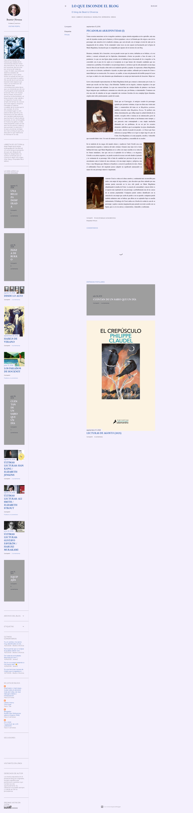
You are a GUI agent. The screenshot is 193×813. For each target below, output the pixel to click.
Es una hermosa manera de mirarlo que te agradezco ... (13, 670)
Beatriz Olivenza (14, 19)
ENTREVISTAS (106, 17)
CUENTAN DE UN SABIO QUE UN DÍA (114, 299)
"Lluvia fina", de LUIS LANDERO (11, 725)
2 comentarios (98, 437)
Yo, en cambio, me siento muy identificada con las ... (13, 643)
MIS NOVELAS (87, 17)
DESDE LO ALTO (13, 295)
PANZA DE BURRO (14, 255)
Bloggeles (7, 711)
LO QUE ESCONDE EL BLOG (95, 6)
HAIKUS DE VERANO (10, 340)
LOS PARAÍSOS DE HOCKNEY (12, 370)
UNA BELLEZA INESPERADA (14, 198)
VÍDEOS (113, 17)
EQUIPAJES (14, 578)
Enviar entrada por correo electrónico (105, 218)
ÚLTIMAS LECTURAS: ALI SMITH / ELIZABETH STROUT (13, 502)
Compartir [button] (67, 27)
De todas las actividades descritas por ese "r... (12, 656)
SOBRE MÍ (79, 17)
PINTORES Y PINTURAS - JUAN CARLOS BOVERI (13, 689)
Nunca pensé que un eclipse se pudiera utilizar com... (14, 650)
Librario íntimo (9, 703)
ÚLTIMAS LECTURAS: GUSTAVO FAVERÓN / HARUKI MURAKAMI (11, 542)
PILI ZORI (7, 722)
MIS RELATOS (97, 17)
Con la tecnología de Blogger (112, 806)
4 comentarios (105, 303)
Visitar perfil (14, 26)
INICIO (73, 17)
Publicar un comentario (11, 378)
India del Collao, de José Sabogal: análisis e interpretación (12, 694)
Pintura (66, 35)
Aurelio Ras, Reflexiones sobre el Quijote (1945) (12, 714)
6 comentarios (16, 345)
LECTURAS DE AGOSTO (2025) (104, 433)
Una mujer (7, 704)
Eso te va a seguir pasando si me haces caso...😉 (14, 663)
